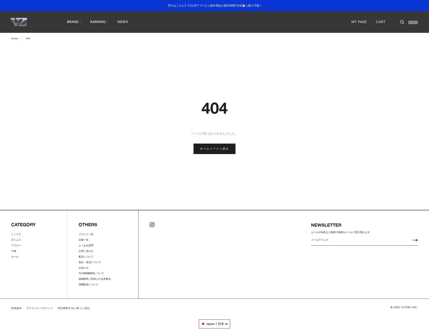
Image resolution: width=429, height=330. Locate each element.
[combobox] (214, 324)
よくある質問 (86, 245)
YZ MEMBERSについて (91, 273)
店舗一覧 (83, 239)
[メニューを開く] (413, 22)
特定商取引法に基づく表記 (74, 308)
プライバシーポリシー (39, 308)
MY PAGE (359, 22)
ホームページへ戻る (214, 148)
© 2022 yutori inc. (404, 307)
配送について (86, 256)
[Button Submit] (415, 240)
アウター (16, 245)
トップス (16, 234)
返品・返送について (90, 262)
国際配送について (88, 284)
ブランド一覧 (86, 234)
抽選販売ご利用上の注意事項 (95, 278)
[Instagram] (152, 224)
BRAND (73, 22)
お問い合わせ (86, 251)
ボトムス (16, 239)
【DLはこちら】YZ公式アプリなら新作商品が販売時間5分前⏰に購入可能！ (214, 5)
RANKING (98, 22)
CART (380, 22)
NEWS (123, 22)
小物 (13, 251)
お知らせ (83, 267)
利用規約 (16, 308)
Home (14, 38)
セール (15, 256)
